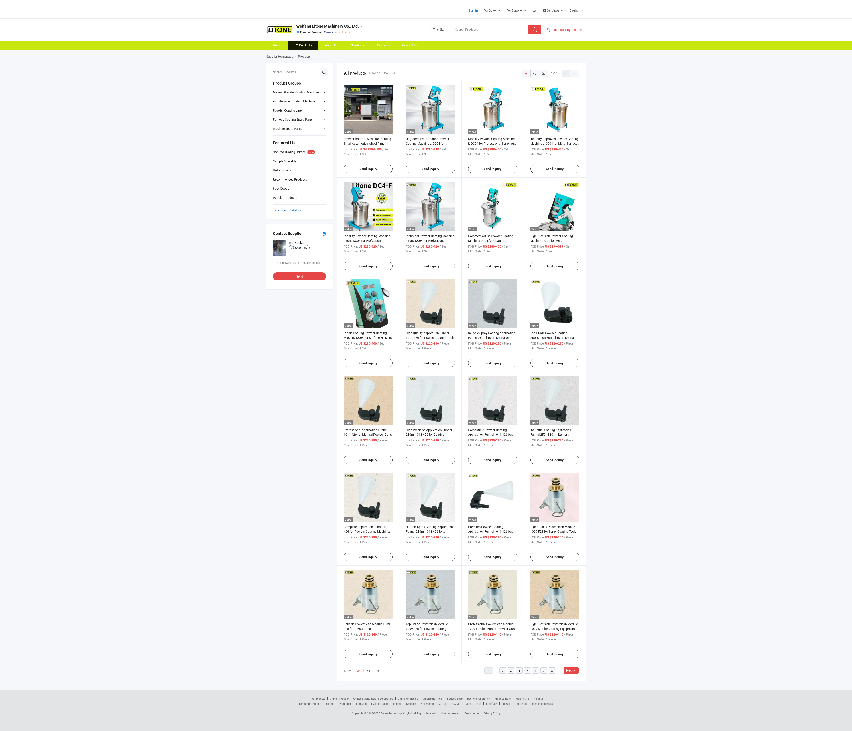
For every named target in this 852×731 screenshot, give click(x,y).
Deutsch (411, 703)
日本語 (468, 703)
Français (361, 703)
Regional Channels (478, 698)
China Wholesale (408, 698)
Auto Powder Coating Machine (294, 101)
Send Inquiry (368, 169)
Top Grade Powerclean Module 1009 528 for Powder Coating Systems (427, 628)
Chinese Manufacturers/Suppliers (373, 698)
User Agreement (450, 713)
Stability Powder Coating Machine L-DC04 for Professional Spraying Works (491, 143)
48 (378, 670)
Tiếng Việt (520, 703)
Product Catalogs (290, 210)
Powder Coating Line (287, 110)
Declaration (472, 713)
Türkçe (506, 703)
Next (569, 670)
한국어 (455, 703)
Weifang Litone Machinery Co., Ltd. (327, 26)
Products (305, 45)
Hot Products (317, 698)
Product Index (502, 698)
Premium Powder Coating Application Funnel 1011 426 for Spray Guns (490, 531)
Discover (383, 45)
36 (368, 670)
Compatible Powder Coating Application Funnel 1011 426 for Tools (490, 434)
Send (299, 276)
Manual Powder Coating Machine (296, 92)
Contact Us (410, 45)
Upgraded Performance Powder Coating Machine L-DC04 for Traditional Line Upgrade (427, 143)
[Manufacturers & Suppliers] (294, 9)
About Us (331, 45)
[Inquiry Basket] (534, 10)
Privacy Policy (491, 713)
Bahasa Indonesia (542, 703)
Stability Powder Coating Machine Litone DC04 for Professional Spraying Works (367, 240)
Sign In (473, 10)
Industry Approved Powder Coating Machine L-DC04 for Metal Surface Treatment (554, 143)
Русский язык (379, 703)
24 (359, 670)
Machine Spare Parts (287, 128)
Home (277, 45)
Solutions (357, 45)
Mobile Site (522, 698)
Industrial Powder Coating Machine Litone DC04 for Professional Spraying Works (430, 240)
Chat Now (301, 248)
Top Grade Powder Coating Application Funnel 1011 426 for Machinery (552, 337)
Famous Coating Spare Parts (293, 119)
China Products (339, 698)
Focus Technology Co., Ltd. (397, 713)
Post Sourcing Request (567, 30)
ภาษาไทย (491, 703)
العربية (442, 703)
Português (345, 703)
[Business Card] (324, 234)
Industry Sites (454, 698)
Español (329, 703)
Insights (538, 698)
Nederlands (427, 703)
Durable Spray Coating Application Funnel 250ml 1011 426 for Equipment (429, 531)
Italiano (397, 703)
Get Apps (553, 10)
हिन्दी (478, 703)
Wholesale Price (432, 698)
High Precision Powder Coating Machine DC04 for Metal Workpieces (551, 240)
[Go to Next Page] (574, 73)
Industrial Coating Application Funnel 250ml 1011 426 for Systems (550, 434)
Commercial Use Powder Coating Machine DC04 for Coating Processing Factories (490, 240)
